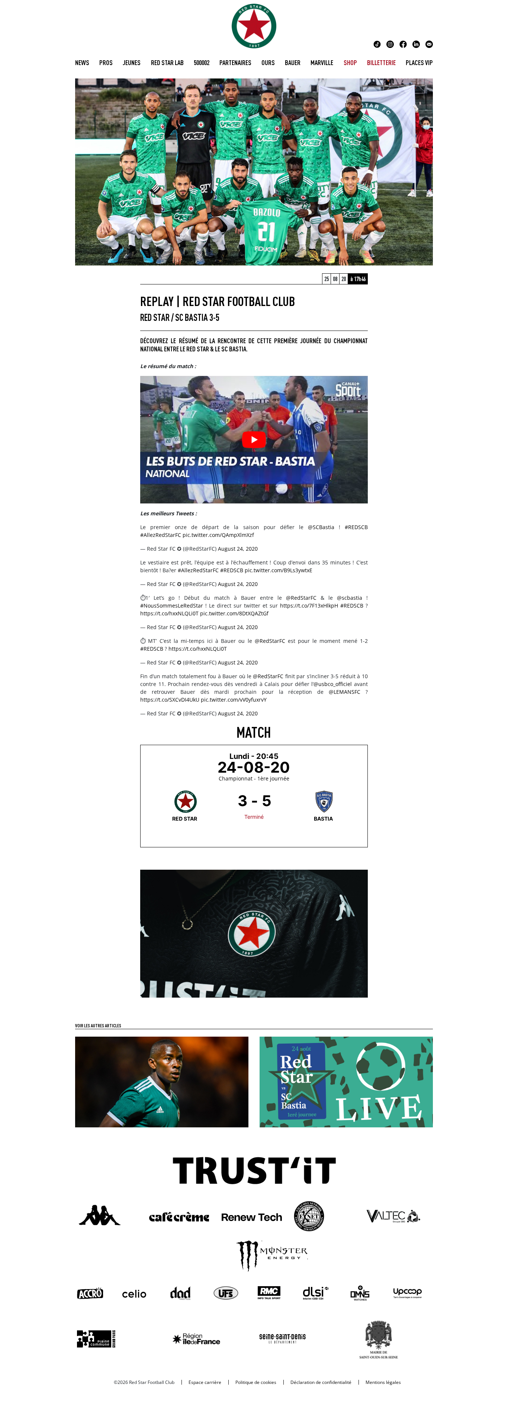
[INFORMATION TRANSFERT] (161, 1081)
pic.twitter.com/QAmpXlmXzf (218, 534)
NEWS (82, 62)
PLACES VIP (419, 62)
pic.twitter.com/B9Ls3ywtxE (278, 570)
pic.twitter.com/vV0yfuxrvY (234, 699)
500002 (201, 62)
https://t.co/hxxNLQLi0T (169, 613)
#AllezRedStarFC (160, 534)
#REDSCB (356, 527)
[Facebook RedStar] (403, 43)
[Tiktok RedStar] (377, 43)
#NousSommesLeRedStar (171, 605)
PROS (106, 62)
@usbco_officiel (333, 683)
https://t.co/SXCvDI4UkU (169, 699)
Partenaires (235, 62)
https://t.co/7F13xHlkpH (309, 605)
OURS (268, 62)
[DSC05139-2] (253, 933)
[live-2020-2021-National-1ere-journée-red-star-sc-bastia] (346, 1081)
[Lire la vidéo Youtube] (253, 440)
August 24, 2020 (238, 548)
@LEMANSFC (344, 691)
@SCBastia (321, 527)
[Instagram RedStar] (390, 43)
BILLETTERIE (381, 62)
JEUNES (132, 62)
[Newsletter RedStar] (429, 43)
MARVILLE (322, 62)
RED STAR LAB (167, 62)
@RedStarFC (301, 597)
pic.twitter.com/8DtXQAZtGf (234, 613)
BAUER (292, 62)
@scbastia (349, 597)
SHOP (350, 62)
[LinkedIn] (416, 43)
